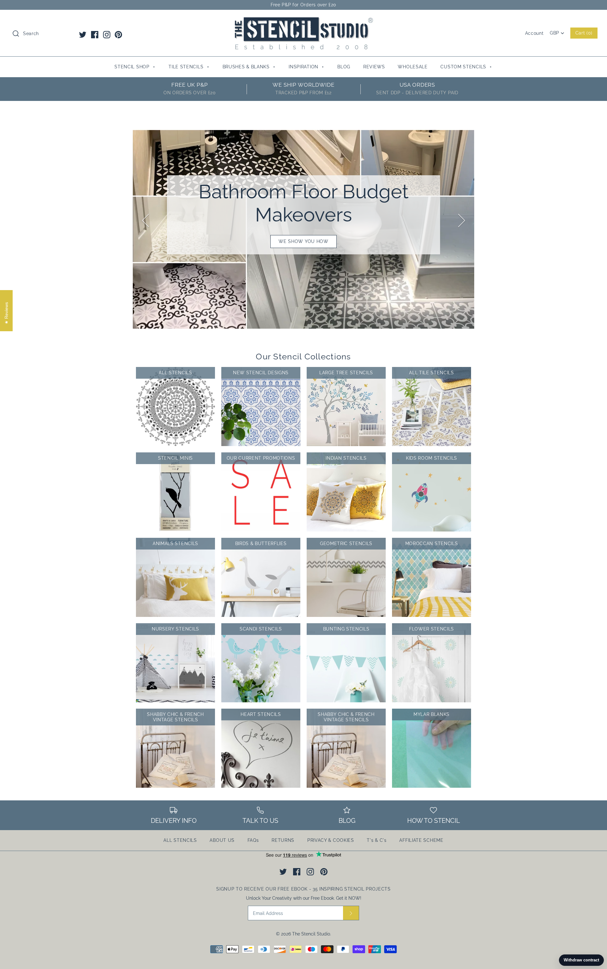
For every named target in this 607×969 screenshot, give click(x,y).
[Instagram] (106, 34)
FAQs (253, 840)
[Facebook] (94, 34)
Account (534, 33)
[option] (303, 215)
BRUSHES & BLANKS (249, 66)
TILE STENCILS (189, 66)
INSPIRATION (306, 66)
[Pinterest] (118, 34)
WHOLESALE (412, 66)
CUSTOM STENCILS (466, 66)
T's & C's (376, 840)
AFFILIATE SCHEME (421, 840)
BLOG (343, 66)
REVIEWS (374, 66)
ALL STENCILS (180, 840)
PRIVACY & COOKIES (330, 840)
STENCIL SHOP (134, 66)
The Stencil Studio (311, 933)
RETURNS (283, 840)
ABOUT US (222, 840)
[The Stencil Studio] (303, 20)
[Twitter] (82, 34)
